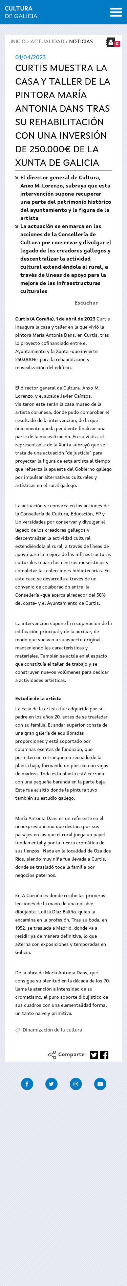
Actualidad (47, 42)
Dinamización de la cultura (52, 1030)
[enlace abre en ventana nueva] (94, 1055)
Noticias (81, 42)
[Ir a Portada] (21, 14)
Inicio (18, 42)
